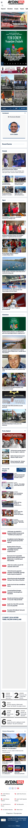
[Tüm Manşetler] (25, 731)
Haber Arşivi (19, 809)
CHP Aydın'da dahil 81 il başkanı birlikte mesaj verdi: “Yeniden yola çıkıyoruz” (15, 533)
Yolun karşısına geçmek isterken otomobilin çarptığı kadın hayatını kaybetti (15, 572)
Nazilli (9, 702)
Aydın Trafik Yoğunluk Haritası (21, 800)
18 (23, 28)
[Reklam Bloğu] (14, 70)
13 (17, 28)
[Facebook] (10, 788)
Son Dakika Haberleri (8, 809)
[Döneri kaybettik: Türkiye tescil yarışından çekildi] (5, 462)
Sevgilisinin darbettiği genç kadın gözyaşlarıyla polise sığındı (15, 540)
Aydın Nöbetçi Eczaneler (5, 794)
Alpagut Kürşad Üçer (14, 134)
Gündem (10, 8)
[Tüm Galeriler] (25, 431)
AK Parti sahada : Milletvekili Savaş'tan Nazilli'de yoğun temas (16, 705)
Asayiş (16, 8)
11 (14, 28)
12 (15, 28)
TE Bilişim (18, 825)
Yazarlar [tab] (5, 113)
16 (21, 28)
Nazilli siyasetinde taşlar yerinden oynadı (10, 714)
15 (19, 28)
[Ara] (2, 6)
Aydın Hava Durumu (21, 793)
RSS (4, 820)
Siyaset (3, 8)
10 (13, 28)
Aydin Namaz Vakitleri (5, 800)
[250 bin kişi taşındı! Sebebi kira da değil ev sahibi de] (5, 451)
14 (18, 28)
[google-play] (17, 813)
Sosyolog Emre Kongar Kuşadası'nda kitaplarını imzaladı (14, 592)
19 (24, 28)
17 (22, 28)
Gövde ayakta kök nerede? (14, 117)
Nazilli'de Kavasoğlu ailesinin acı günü (23, 714)
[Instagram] (15, 788)
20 (26, 28)
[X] (12, 788)
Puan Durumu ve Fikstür (6, 805)
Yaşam (22, 8)
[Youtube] (18, 788)
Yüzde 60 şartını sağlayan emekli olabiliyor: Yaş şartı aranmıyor (16, 723)
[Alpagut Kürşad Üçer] (14, 127)
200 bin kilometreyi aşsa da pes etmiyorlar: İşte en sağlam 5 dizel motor (9, 696)
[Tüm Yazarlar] (25, 113)
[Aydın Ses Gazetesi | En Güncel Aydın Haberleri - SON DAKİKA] (16, 2)
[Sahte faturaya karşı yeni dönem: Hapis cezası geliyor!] (5, 456)
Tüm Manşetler (20, 804)
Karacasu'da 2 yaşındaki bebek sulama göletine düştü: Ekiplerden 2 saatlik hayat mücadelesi (22, 696)
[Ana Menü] (1, 2)
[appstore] (9, 813)
